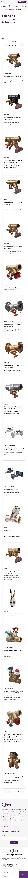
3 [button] (15, 45)
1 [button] (9, 45)
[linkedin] (2, 826)
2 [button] (12, 45)
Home (6, 9)
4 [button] (18, 45)
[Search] (23, 6)
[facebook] (11, 826)
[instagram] (8, 826)
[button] (6, 45)
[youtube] (5, 826)
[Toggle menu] (26, 6)
